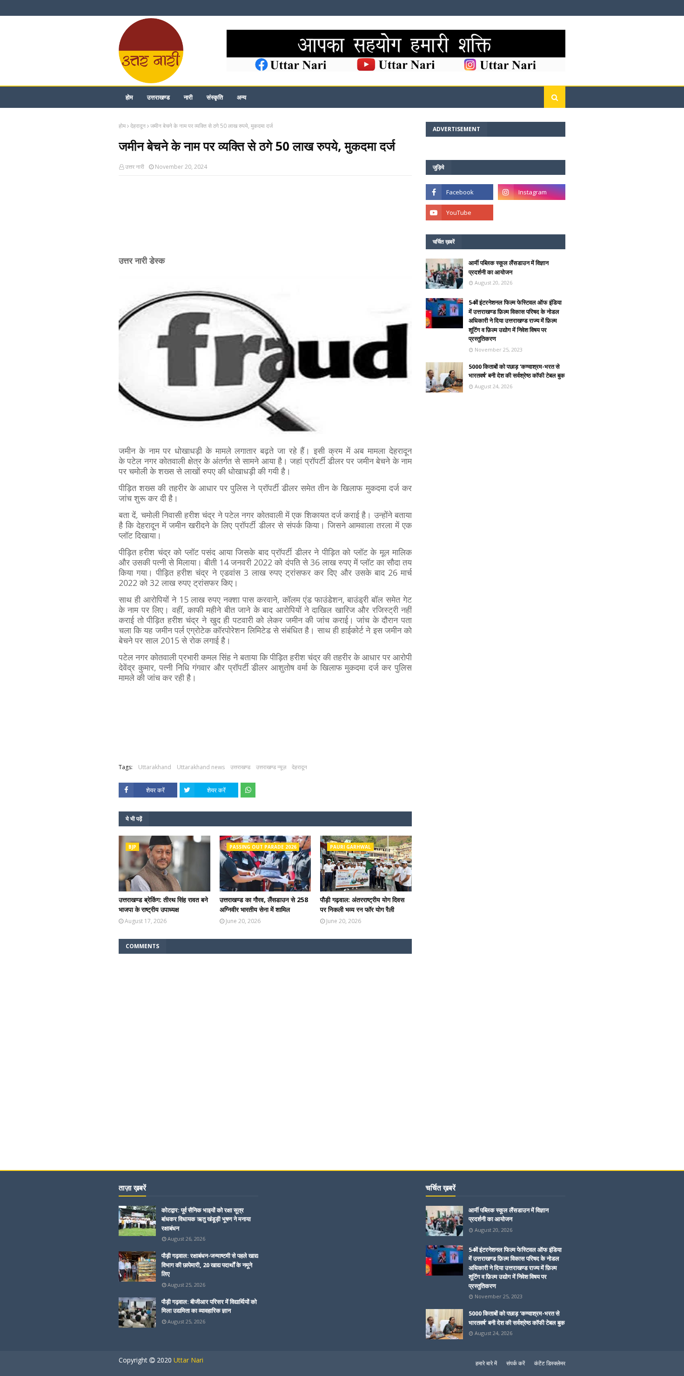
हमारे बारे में (486, 1363)
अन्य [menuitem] (241, 97)
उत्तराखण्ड (240, 767)
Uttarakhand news (201, 767)
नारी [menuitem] (188, 97)
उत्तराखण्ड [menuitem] (158, 97)
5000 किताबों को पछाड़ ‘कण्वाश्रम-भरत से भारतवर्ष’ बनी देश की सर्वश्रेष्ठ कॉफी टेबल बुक (517, 371)
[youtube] (459, 212)
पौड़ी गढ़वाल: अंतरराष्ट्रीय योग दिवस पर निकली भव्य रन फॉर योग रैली (362, 904)
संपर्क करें (515, 1363)
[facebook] (459, 192)
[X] (531, 212)
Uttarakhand (154, 767)
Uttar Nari (188, 1360)
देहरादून (138, 126)
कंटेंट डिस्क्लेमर (549, 1363)
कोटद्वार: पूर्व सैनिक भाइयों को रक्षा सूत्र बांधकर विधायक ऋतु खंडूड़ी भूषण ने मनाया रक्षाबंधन (206, 1219)
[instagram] (531, 192)
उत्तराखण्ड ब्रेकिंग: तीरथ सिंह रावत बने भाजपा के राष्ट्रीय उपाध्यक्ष (163, 904)
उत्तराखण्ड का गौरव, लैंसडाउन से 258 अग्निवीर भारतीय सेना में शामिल (264, 904)
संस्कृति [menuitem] (215, 97)
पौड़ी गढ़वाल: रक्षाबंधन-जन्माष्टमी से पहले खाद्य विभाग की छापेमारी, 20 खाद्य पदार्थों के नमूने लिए (209, 1264)
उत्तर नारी (134, 167)
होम (122, 126)
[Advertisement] (265, 219)
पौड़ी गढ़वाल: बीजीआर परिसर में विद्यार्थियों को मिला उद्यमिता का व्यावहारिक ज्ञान (209, 1306)
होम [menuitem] (129, 97)
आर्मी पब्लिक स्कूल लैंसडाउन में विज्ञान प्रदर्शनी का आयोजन (509, 267)
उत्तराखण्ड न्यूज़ (271, 767)
